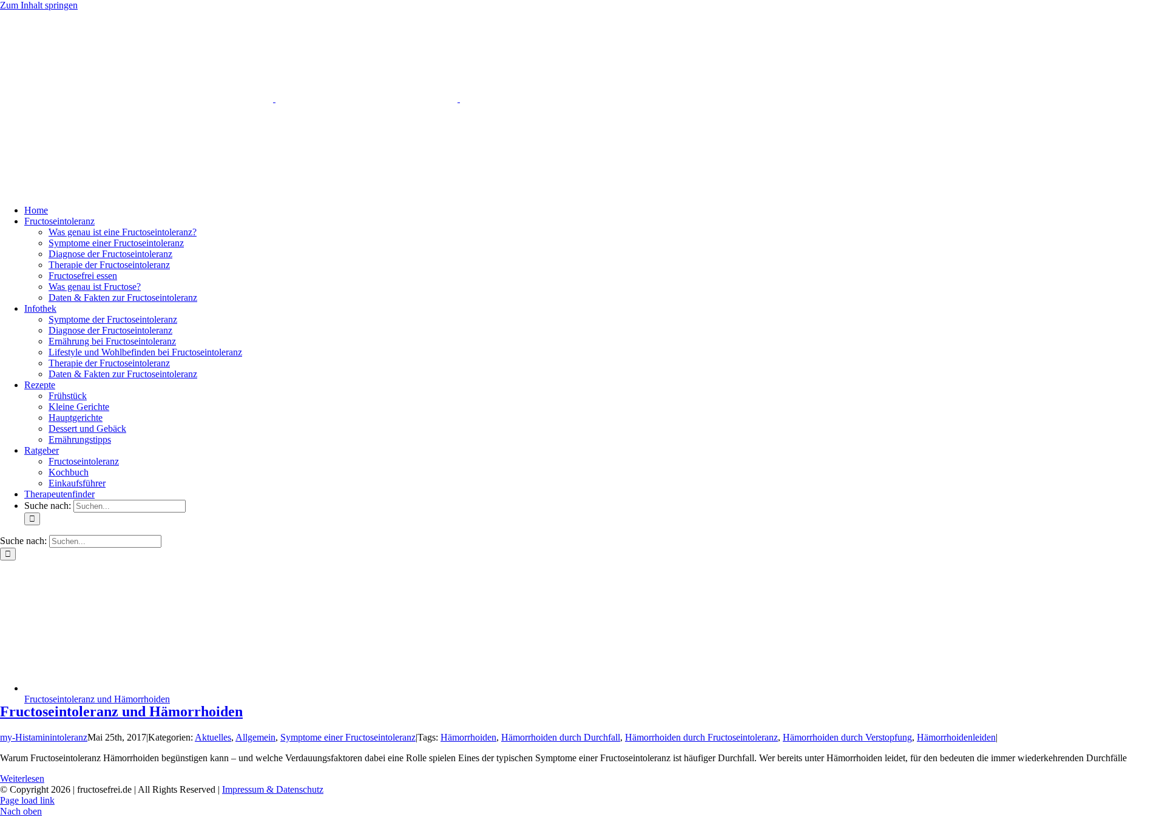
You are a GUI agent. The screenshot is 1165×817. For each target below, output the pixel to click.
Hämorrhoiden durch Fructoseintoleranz (701, 737)
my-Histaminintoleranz (43, 737)
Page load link (27, 800)
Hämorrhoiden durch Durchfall (560, 737)
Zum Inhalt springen (39, 5)
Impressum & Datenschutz (272, 789)
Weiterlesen (22, 778)
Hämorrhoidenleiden (956, 737)
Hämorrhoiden (468, 737)
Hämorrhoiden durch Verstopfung (847, 737)
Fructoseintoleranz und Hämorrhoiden (97, 699)
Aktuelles (213, 737)
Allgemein (255, 737)
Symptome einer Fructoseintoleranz (348, 737)
